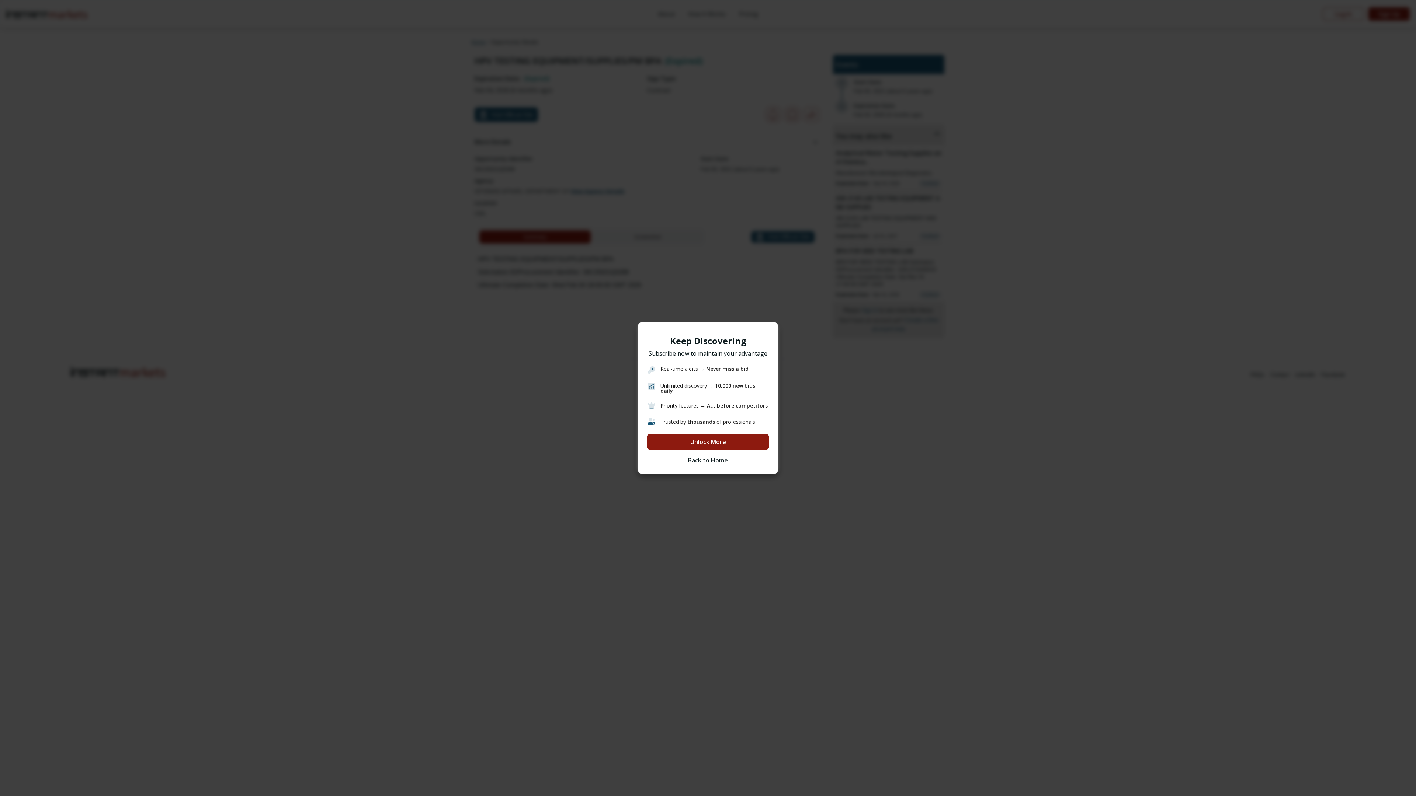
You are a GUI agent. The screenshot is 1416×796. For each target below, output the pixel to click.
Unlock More (708, 442)
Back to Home (708, 460)
